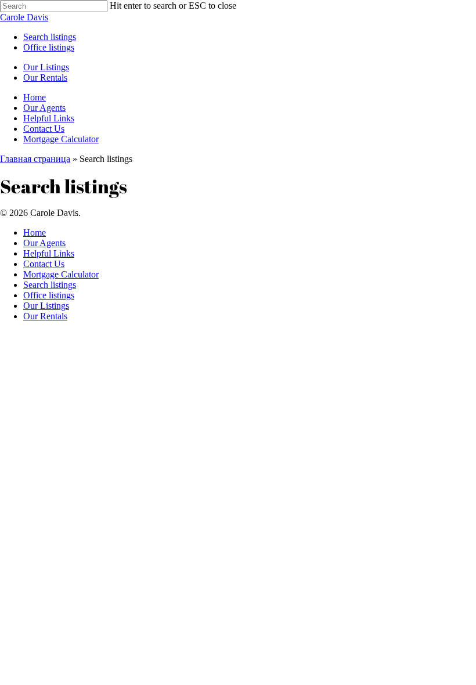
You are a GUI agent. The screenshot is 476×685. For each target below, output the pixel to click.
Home (34, 232)
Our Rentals (45, 316)
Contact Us (43, 264)
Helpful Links (48, 253)
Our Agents (44, 243)
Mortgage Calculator (61, 274)
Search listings (49, 285)
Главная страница (35, 159)
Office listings (48, 295)
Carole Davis (24, 17)
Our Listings (46, 306)
